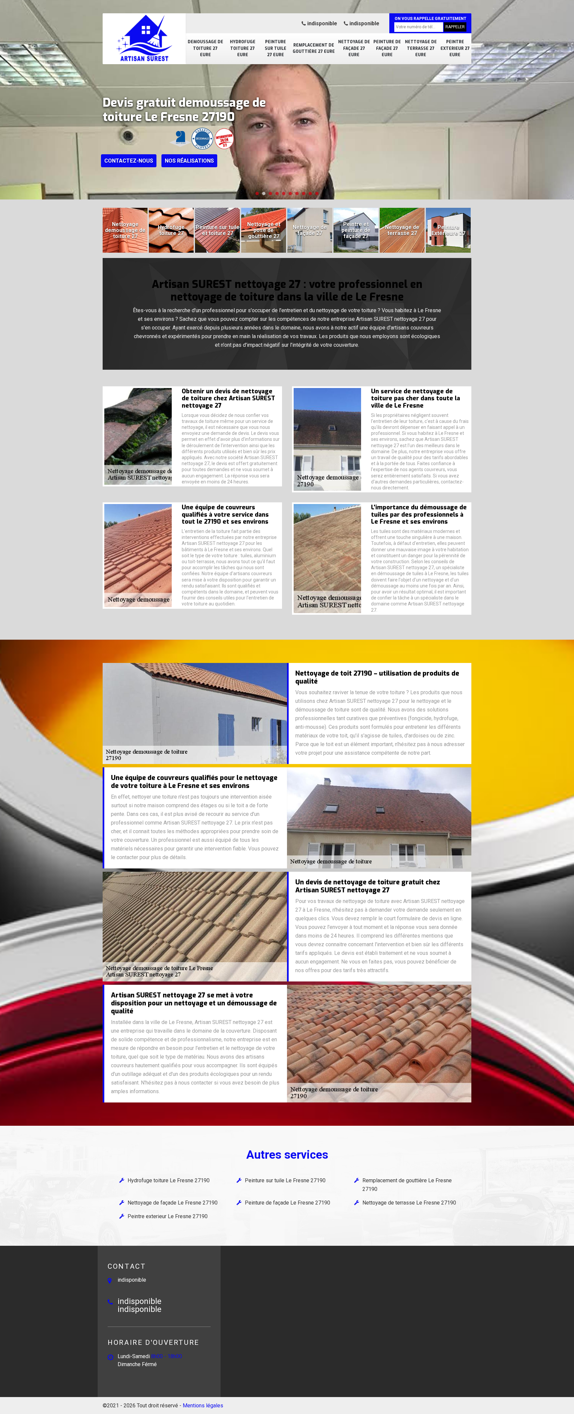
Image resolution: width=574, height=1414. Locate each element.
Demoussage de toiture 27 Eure (205, 48)
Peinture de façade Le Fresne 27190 (287, 1203)
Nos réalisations (189, 161)
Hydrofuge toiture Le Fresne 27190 (169, 1180)
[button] (257, 193)
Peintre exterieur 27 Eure (455, 48)
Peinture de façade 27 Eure (387, 48)
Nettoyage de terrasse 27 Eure (421, 48)
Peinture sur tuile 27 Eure (275, 48)
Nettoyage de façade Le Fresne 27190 (173, 1203)
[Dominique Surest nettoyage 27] (144, 38)
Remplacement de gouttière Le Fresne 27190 (407, 1184)
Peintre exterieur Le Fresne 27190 (168, 1216)
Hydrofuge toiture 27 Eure (242, 48)
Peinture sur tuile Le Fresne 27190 (285, 1180)
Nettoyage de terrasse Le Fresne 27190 (409, 1203)
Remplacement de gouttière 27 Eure (314, 49)
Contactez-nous (128, 161)
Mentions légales (203, 1405)
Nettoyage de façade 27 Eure (354, 48)
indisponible (321, 23)
